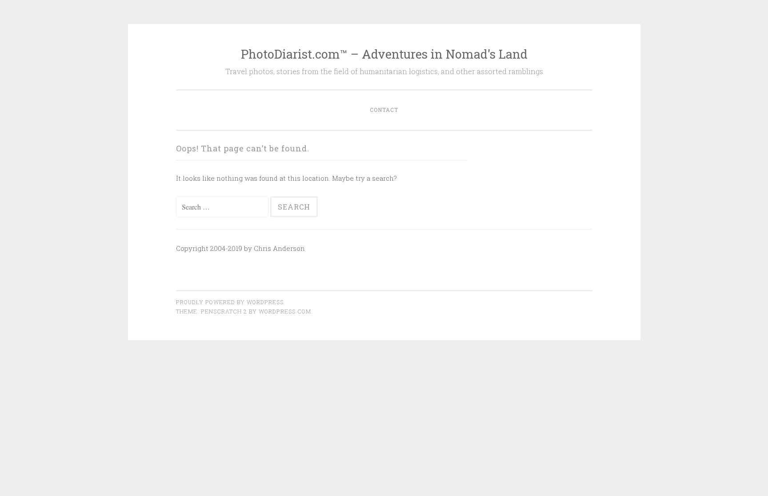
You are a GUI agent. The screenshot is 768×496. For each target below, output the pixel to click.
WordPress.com (285, 311)
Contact (384, 109)
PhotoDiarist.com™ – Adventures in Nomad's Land (384, 54)
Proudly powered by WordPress (230, 302)
